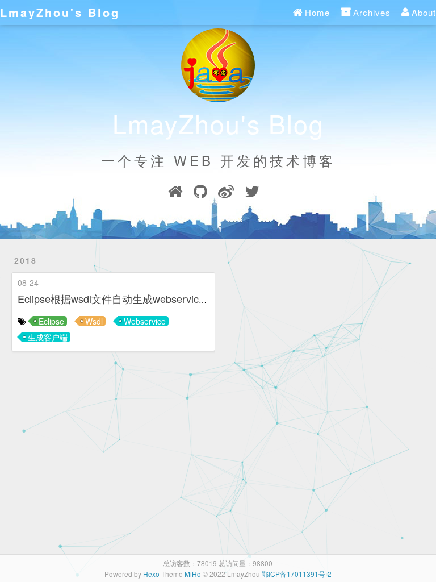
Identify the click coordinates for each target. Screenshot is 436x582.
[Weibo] (226, 193)
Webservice (145, 321)
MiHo (193, 574)
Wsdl (94, 321)
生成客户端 (48, 337)
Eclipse (51, 321)
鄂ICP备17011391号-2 (297, 574)
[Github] (200, 193)
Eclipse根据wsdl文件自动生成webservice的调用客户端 (142, 298)
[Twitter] (252, 193)
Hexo (151, 574)
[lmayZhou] (175, 193)
